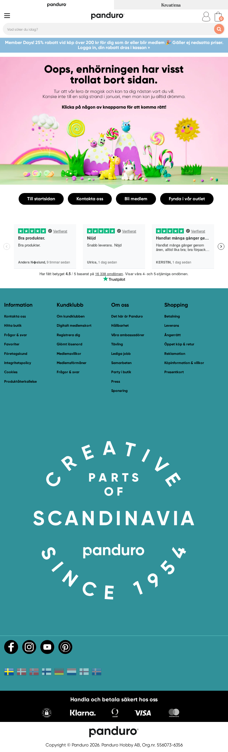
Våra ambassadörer (127, 335)
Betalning (172, 316)
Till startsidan (41, 198)
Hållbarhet (120, 325)
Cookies (11, 372)
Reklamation (174, 353)
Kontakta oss (89, 198)
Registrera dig (68, 335)
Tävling (117, 344)
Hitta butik (13, 325)
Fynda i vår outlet (187, 198)
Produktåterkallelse (20, 381)
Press (115, 381)
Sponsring (119, 391)
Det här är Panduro (127, 316)
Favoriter (11, 344)
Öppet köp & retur (179, 344)
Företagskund (15, 353)
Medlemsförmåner (71, 363)
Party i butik (121, 372)
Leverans (171, 325)
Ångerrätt (172, 335)
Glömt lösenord (69, 344)
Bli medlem (136, 198)
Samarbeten (121, 363)
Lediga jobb (121, 353)
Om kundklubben (71, 316)
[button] (46, 713)
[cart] (218, 16)
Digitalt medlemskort (74, 325)
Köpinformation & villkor (184, 363)
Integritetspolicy (17, 363)
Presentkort (174, 372)
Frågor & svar (15, 335)
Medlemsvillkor (69, 353)
